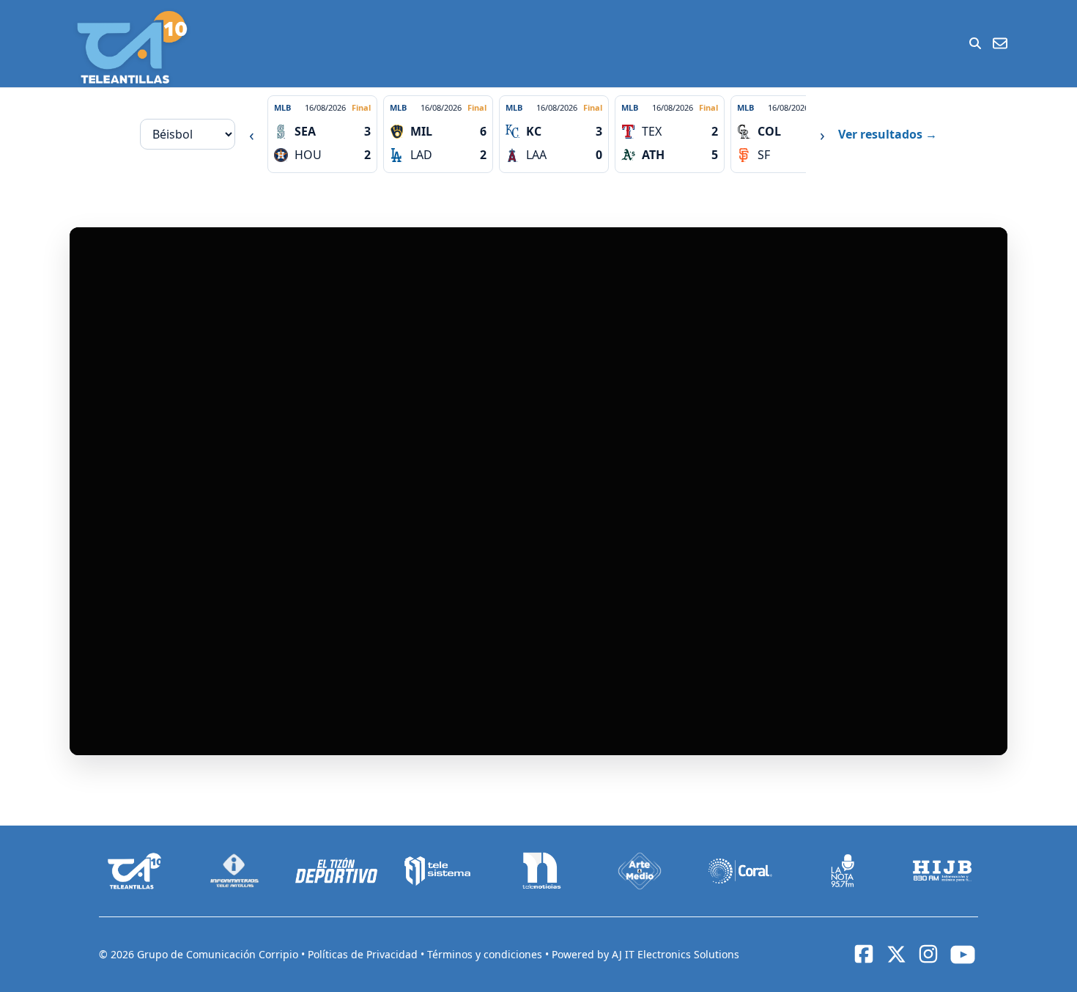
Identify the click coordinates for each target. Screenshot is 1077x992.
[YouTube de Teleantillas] (962, 954)
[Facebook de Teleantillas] (864, 954)
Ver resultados (887, 134)
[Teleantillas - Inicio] (132, 47)
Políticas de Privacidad (364, 954)
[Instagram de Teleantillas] (928, 954)
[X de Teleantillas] (896, 954)
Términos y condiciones (486, 954)
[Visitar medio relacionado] (135, 871)
